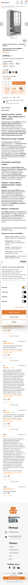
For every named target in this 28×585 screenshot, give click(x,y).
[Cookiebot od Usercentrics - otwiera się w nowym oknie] (20, 262)
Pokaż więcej (6, 52)
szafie (13, 143)
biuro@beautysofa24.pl (15, 536)
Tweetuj (14, 97)
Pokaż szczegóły (19, 307)
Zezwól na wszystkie (14, 312)
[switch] (24, 292)
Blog (10, 559)
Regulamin (11, 546)
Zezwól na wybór (14, 317)
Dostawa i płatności (14, 549)
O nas (10, 556)
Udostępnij (10, 97)
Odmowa (14, 322)
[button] (14, 336)
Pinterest (18, 97)
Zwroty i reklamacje (14, 552)
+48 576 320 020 (14, 532)
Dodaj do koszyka (19, 83)
